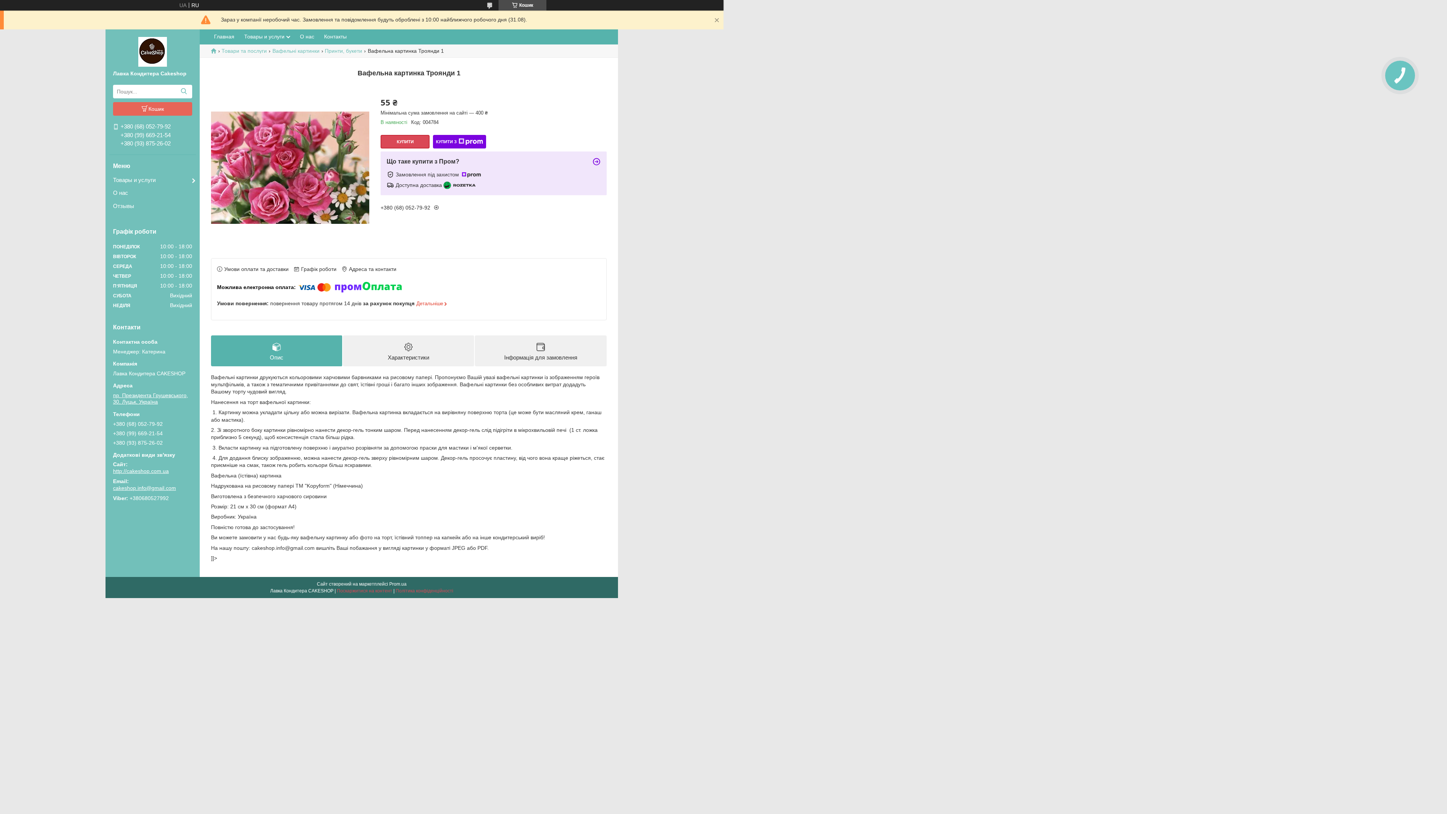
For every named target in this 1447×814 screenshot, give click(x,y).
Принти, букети (343, 51)
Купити (405, 141)
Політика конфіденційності (424, 591)
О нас (120, 193)
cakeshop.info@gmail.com (144, 488)
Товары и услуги (134, 180)
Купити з (446, 141)
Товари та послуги (244, 51)
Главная (224, 37)
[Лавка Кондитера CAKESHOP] (152, 51)
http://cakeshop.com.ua (141, 471)
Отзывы (123, 206)
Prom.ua (398, 584)
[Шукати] (183, 91)
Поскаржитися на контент (364, 591)
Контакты (335, 37)
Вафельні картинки (296, 51)
